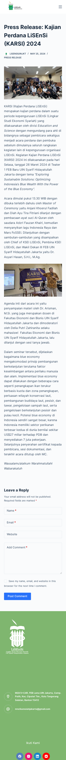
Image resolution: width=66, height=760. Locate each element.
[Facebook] (19, 756)
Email (11, 522)
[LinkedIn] (37, 756)
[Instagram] (28, 756)
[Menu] (60, 6)
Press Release (12, 57)
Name (11, 510)
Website (12, 534)
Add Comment (17, 547)
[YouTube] (46, 756)
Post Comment (17, 596)
